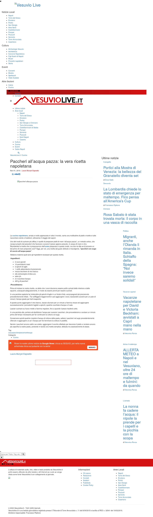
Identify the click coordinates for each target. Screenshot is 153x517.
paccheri (16, 332)
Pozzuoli (11, 34)
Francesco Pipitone (112, 205)
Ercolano (11, 20)
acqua (10, 332)
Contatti (18, 96)
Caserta (23, 139)
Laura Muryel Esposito (30, 170)
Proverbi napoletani (15, 61)
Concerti (11, 70)
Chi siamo (87, 473)
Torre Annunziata (14, 39)
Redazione (87, 475)
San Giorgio (12, 25)
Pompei (11, 32)
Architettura (12, 51)
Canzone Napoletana (16, 54)
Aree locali (19, 111)
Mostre (11, 73)
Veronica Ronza (131, 333)
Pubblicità (86, 483)
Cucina (11, 87)
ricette (26, 332)
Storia (10, 63)
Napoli (10, 15)
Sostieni (18, 93)
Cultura (17, 142)
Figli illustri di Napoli (15, 56)
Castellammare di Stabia (29, 127)
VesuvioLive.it (15, 155)
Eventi (17, 146)
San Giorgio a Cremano (29, 123)
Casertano (12, 42)
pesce (21, 332)
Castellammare (14, 30)
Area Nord (12, 27)
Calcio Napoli (20, 149)
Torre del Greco (14, 18)
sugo (30, 332)
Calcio (10, 85)
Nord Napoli (24, 137)
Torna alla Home (53, 362)
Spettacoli (12, 75)
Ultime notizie (20, 108)
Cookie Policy (88, 485)
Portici (10, 22)
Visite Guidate (13, 78)
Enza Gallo (109, 180)
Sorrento (11, 37)
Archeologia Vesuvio (16, 49)
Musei (10, 58)
